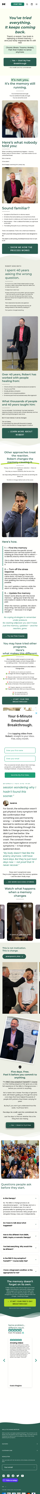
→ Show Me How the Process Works (20, 249)
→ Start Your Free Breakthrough (20, 700)
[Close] (36, 713)
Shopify (19, 1489)
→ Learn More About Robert (20, 433)
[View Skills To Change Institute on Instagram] (3, 1475)
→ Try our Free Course (14, 636)
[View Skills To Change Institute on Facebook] (13, 1475)
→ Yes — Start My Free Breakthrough (20, 62)
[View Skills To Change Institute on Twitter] (17, 1475)
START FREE (18, 4)
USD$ (3, 1486)
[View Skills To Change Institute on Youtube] (22, 1475)
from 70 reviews (14, 1333)
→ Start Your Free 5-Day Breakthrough (20, 1302)
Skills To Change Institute (9, 1489)
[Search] (27, 4)
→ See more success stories (20, 882)
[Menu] (36, 4)
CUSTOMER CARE (7, 1450)
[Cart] (32, 4)
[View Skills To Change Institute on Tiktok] (8, 1475)
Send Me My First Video (20, 775)
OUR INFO (5, 1444)
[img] (21, 1330)
